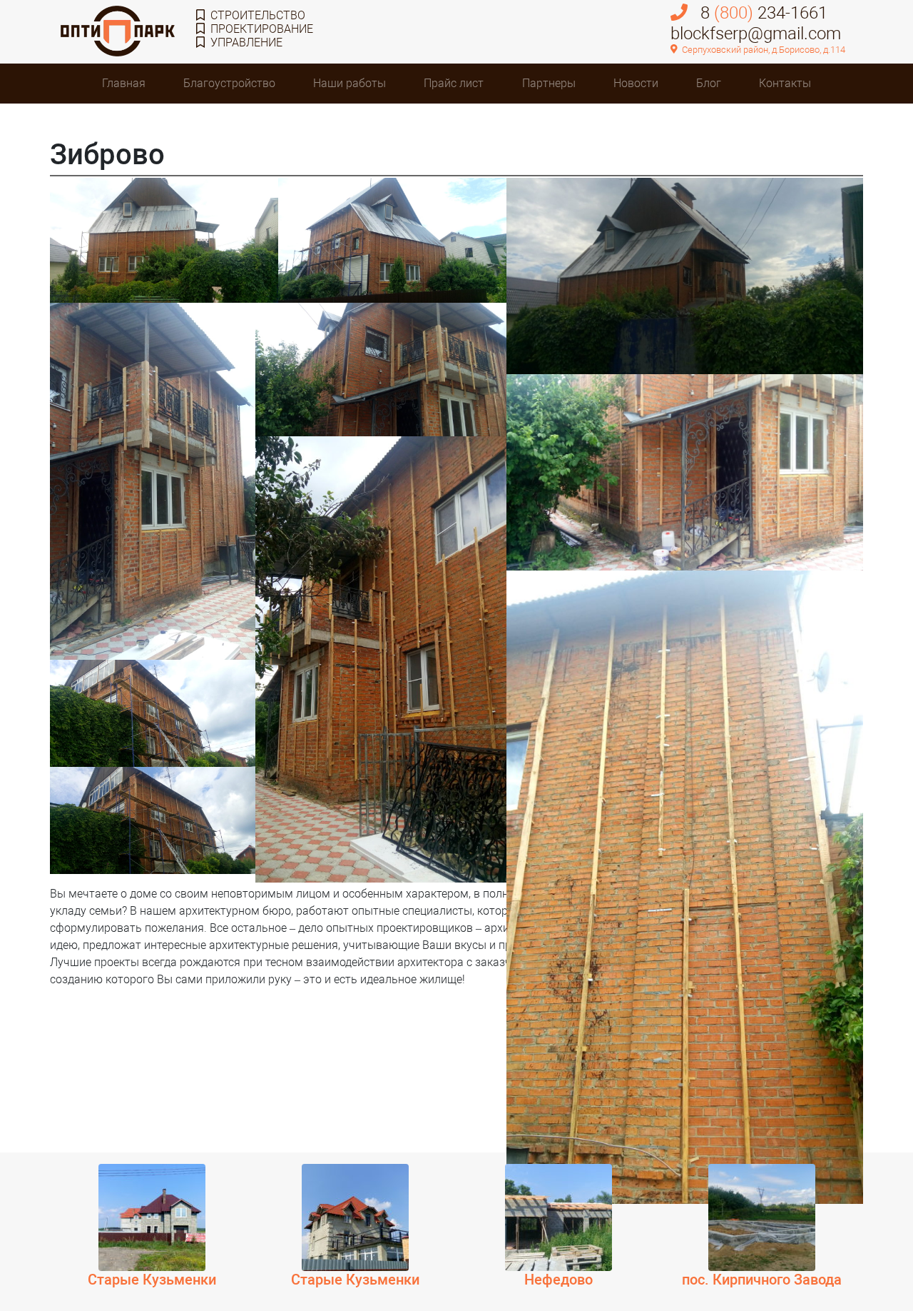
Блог (708, 83)
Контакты (785, 83)
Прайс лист (454, 83)
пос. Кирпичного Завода (762, 1279)
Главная (124, 83)
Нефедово (558, 1279)
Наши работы (349, 83)
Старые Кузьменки (152, 1279)
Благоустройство (229, 83)
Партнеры (549, 83)
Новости (635, 83)
